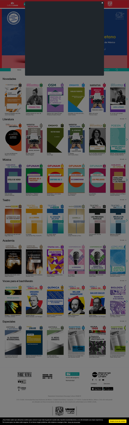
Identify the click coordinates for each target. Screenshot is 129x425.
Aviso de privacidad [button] (74, 422)
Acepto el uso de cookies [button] (117, 421)
